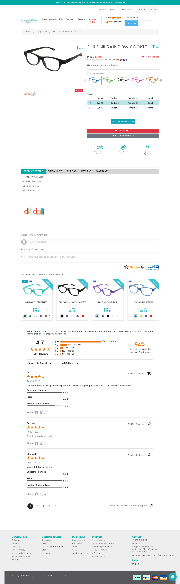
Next (160, 80)
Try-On (25, 281)
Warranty (16, 547)
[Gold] (141, 316)
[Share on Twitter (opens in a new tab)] (41, 413)
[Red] (83, 316)
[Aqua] (25, 316)
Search (131, 23)
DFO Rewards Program (52, 547)
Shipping (16, 540)
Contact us (47, 540)
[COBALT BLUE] (103, 316)
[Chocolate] (46, 316)
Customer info (79, 540)
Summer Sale (92, 20)
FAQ (44, 543)
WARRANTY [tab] (102, 171)
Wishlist (75, 550)
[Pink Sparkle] (118, 316)
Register (102, 9)
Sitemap (46, 553)
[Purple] (146, 316)
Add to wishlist (151, 57)
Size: (90, 94)
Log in (115, 9)
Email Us (136, 543)
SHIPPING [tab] (71, 171)
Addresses (77, 543)
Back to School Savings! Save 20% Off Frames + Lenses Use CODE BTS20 (90, 2)
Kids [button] (61, 19)
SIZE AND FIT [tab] (55, 171)
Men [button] (44, 19)
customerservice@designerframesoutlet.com (153, 555)
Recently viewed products (104, 543)
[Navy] (30, 316)
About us (16, 560)
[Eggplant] (77, 316)
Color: (91, 74)
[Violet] (41, 316)
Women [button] (53, 19)
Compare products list (102, 547)
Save (79, 90)
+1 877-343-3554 (140, 540)
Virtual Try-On (98, 557)
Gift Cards (97, 553)
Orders (75, 547)
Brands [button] (81, 19)
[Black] (62, 316)
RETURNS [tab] (86, 171)
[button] (110, 59)
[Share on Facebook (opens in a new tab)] (36, 413)
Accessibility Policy (21, 557)
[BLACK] (108, 316)
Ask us (116, 65)
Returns (15, 543)
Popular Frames (99, 550)
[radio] (90, 341)
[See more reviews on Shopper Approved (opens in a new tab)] (45, 413)
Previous (85, 80)
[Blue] (135, 316)
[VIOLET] (97, 316)
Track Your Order (80, 553)
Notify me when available (123, 121)
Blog (44, 550)
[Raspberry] (35, 316)
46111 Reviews (42, 354)
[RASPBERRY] (113, 316)
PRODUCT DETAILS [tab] (33, 171)
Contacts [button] (71, 19)
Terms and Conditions (22, 553)
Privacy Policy (18, 550)
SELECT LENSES (123, 131)
